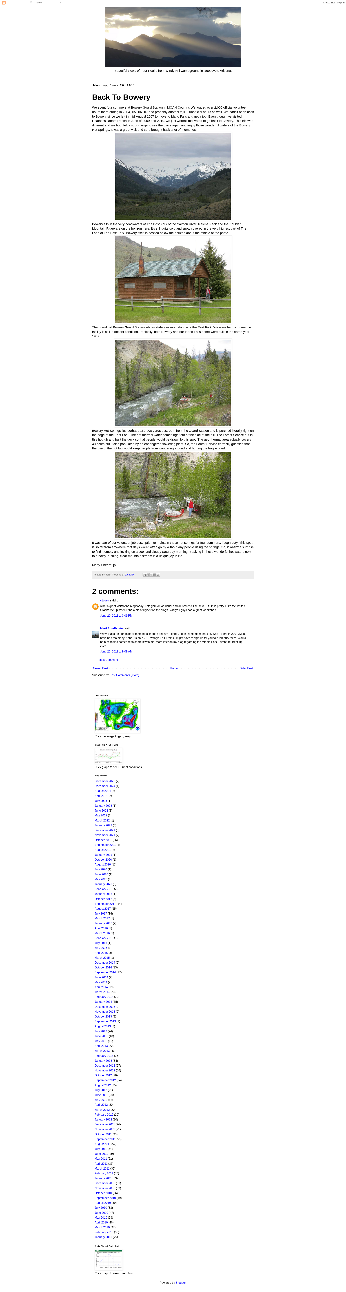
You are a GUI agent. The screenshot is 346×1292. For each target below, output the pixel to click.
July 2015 (101, 942)
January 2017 (103, 923)
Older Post (246, 668)
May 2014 (101, 982)
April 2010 (101, 1222)
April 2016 (101, 928)
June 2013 (101, 1036)
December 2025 (105, 781)
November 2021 (105, 835)
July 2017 (101, 913)
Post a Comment (107, 659)
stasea (104, 600)
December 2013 (105, 1006)
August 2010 (103, 1202)
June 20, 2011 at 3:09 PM (116, 615)
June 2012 (101, 1095)
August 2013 (103, 1026)
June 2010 (101, 1212)
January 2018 (103, 893)
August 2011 (103, 1144)
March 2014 (102, 992)
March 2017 (102, 918)
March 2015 (102, 957)
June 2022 (101, 810)
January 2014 (103, 1001)
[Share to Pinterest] (158, 575)
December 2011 (105, 1124)
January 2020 (103, 884)
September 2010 (105, 1197)
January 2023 (103, 805)
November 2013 (105, 1011)
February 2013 (104, 1055)
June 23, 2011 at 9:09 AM (116, 651)
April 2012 (101, 1104)
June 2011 (101, 1153)
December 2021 (105, 830)
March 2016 (102, 933)
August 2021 (103, 849)
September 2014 (105, 972)
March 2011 (102, 1168)
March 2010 (102, 1227)
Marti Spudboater (112, 628)
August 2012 (103, 1085)
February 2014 (104, 996)
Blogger (181, 1282)
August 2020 (103, 864)
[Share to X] (151, 575)
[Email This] (144, 575)
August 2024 (103, 790)
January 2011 (103, 1178)
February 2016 (104, 938)
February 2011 (104, 1173)
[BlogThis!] (148, 575)
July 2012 (101, 1090)
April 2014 (101, 987)
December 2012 (105, 1065)
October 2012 (103, 1075)
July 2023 (101, 800)
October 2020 (103, 859)
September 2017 (105, 903)
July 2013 (101, 1031)
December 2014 (105, 962)
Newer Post (100, 668)
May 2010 (101, 1217)
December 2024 (105, 786)
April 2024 (101, 795)
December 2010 (105, 1183)
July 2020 (101, 869)
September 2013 (105, 1021)
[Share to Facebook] (154, 575)
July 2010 (101, 1207)
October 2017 (103, 898)
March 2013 (102, 1050)
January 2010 (103, 1237)
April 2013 (101, 1045)
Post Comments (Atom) (124, 675)
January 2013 (103, 1060)
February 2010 (104, 1232)
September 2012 (105, 1080)
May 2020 (101, 879)
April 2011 (101, 1163)
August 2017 (103, 908)
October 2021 (103, 839)
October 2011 (103, 1134)
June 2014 (101, 977)
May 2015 (101, 947)
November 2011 (105, 1129)
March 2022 (102, 820)
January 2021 (103, 854)
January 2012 (103, 1119)
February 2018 (104, 889)
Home (174, 668)
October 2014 (103, 967)
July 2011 (101, 1148)
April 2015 (101, 952)
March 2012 (102, 1109)
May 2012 (101, 1099)
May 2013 (101, 1041)
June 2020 (101, 874)
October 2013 (103, 1016)
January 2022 (103, 825)
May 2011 (101, 1158)
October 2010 (103, 1193)
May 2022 (101, 815)
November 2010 (105, 1188)
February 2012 (104, 1114)
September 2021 (105, 844)
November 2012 (105, 1070)
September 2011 (105, 1139)
